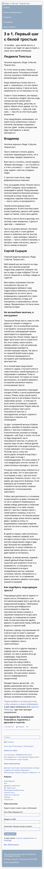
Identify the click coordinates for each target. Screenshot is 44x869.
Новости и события (11, 795)
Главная (6, 7)
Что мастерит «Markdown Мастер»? (18, 755)
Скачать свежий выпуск (12, 12)
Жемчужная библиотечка (14, 790)
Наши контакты (9, 27)
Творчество (8, 799)
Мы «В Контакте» (11, 845)
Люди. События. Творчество (17, 859)
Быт (27, 727)
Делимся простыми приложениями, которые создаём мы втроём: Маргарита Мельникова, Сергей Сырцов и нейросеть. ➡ (22, 770)
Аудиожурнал (9, 781)
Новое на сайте (10, 750)
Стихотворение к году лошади (16, 759)
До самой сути (10, 788)
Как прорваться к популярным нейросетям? (21, 757)
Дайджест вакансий (12, 786)
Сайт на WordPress (11, 862)
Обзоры (7, 797)
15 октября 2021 (9, 727)
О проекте (7, 17)
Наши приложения (12, 764)
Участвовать (8, 22)
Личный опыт (9, 792)
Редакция (21, 727)
